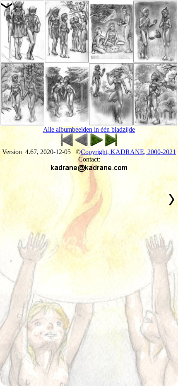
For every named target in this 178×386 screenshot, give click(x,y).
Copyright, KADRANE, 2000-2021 (128, 151)
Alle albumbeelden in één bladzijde (89, 129)
